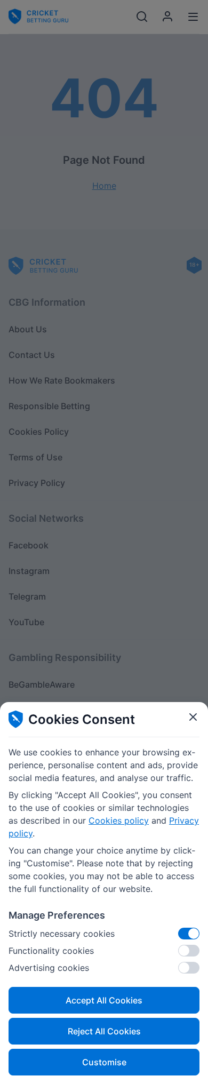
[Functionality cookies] (188, 951)
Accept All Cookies (104, 1000)
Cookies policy (119, 820)
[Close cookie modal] (193, 717)
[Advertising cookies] (188, 968)
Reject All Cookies (104, 1031)
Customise (104, 1062)
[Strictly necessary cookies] (188, 933)
